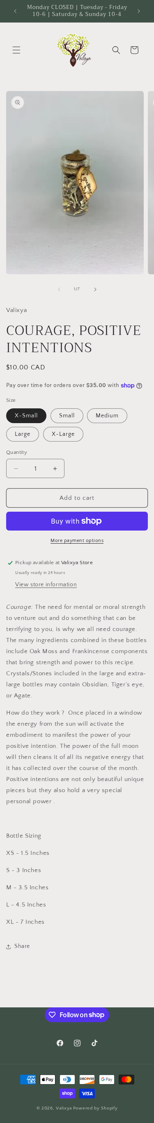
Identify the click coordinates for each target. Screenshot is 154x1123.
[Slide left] (59, 289)
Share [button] (22, 946)
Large (22, 434)
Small (67, 415)
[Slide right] (95, 289)
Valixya (64, 1108)
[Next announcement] (139, 11)
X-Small (26, 415)
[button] (16, 50)
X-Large (63, 434)
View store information (46, 584)
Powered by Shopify (95, 1108)
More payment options (77, 540)
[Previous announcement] (15, 11)
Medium (107, 415)
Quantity (16, 452)
